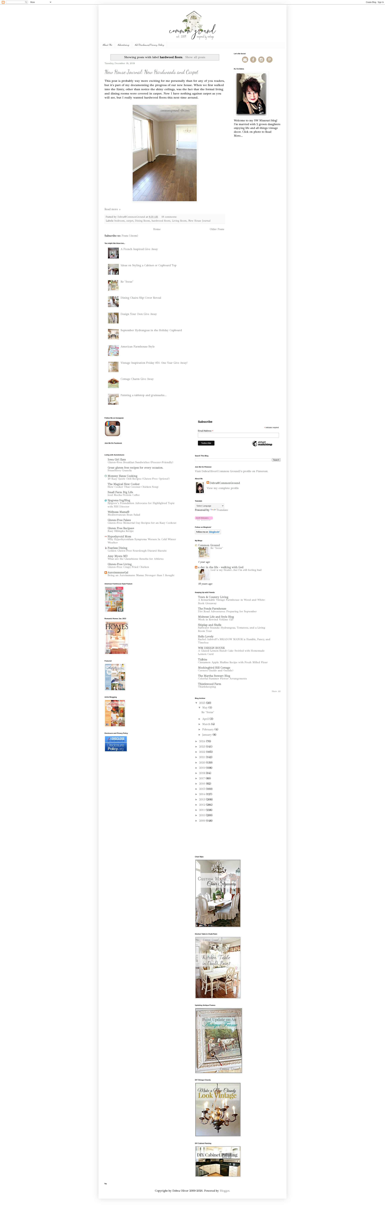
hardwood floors (161, 220)
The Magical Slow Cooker (124, 484)
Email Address (205, 430)
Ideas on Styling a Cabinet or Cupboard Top (148, 265)
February (208, 729)
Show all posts (195, 57)
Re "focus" (127, 281)
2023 (202, 746)
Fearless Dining (117, 548)
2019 (202, 767)
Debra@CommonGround (225, 483)
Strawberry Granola (120, 470)
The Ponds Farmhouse (212, 608)
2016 (202, 783)
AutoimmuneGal (118, 572)
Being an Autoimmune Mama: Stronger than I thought (141, 575)
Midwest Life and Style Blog (216, 616)
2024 (202, 741)
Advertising (123, 44)
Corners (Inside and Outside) (215, 670)
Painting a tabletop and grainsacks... (143, 395)
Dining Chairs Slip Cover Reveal (141, 297)
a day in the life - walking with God (220, 567)
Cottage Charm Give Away (137, 379)
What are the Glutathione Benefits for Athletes (135, 558)
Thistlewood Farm (209, 684)
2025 (202, 703)
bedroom (120, 220)
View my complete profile (223, 488)
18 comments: (169, 216)
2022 (202, 752)
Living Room (179, 220)
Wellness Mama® (118, 512)
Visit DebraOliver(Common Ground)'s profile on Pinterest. (231, 471)
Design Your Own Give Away (139, 314)
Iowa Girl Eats (117, 459)
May (205, 707)
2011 (202, 810)
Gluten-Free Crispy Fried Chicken (128, 567)
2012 (202, 804)
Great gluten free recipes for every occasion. (135, 467)
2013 (202, 799)
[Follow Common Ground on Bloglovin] (204, 519)
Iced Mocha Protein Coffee (124, 495)
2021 (202, 757)
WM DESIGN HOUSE (211, 648)
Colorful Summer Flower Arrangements (222, 678)
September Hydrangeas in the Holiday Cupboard (151, 330)
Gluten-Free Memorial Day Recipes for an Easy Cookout (142, 522)
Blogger (224, 1190)
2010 (202, 815)
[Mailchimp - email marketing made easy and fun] (262, 446)
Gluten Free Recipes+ (121, 528)
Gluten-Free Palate (119, 520)
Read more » (112, 209)
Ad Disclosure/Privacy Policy (149, 44)
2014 (202, 794)
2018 (202, 773)
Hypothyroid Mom (119, 536)
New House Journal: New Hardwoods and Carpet (151, 72)
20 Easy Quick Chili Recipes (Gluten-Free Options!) (139, 478)
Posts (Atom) (130, 235)
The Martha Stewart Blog (214, 675)
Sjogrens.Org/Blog (119, 500)
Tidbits (202, 659)
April (206, 719)
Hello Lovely (206, 636)
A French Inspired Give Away (139, 249)
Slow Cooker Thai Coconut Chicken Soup (133, 486)
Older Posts (217, 229)
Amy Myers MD (118, 556)
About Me (107, 44)
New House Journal (199, 220)
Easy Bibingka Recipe (121, 531)
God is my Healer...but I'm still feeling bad (236, 570)
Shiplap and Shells (209, 625)
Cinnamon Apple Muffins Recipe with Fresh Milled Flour (233, 662)
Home (156, 229)
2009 (202, 820)
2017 (202, 778)
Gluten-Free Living (120, 564)
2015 (202, 789)
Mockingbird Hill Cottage (214, 667)
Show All (276, 691)
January (207, 734)
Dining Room (142, 220)
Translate (222, 510)
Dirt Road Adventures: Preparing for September (227, 611)
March (206, 724)
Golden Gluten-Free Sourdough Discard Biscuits (137, 550)
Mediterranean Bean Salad (124, 514)
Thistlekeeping (207, 686)
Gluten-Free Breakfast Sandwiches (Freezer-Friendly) (140, 462)
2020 (202, 762)
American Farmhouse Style (138, 346)
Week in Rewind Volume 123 (215, 619)
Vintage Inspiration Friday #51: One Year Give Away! (154, 362)
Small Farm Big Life (120, 492)
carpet (129, 220)
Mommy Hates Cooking (122, 476)
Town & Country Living (213, 597)
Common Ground (209, 545)
